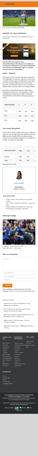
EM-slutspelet (6, 356)
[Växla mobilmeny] (34, 4)
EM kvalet (5, 365)
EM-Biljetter (6, 363)
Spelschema (6, 347)
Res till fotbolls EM (7, 361)
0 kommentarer (17, 248)
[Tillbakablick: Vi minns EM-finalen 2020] (19, 220)
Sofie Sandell (7, 36)
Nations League (18, 343)
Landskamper (6, 381)
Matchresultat (6, 354)
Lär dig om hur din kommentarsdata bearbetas (22, 291)
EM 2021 (29, 36)
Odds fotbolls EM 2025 (30, 342)
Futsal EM (17, 347)
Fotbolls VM (17, 365)
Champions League (17, 349)
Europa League (18, 352)
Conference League (17, 355)
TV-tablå (5, 352)
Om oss (5, 376)
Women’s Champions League (17, 360)
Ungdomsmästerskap (19, 345)
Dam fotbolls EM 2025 (6, 344)
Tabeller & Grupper (5, 349)
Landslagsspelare (7, 383)
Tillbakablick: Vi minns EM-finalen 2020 (13, 246)
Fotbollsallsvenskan (19, 363)
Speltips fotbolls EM (30, 346)
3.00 (19, 120)
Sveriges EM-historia (6, 378)
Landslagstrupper (7, 358)
